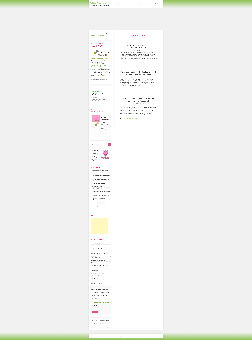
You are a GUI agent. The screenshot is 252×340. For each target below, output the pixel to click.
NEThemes (137, 336)
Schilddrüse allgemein (96, 250)
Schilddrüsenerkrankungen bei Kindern (99, 267)
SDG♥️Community (95, 81)
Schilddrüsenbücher (95, 262)
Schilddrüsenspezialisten (96, 283)
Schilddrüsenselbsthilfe (96, 280)
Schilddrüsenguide (98, 3)
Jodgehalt (128, 118)
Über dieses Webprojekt (145, 3)
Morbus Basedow (95, 245)
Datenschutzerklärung (102, 58)
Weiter (95, 311)
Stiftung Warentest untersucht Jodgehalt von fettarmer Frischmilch (138, 100)
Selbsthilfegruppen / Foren (99, 183)
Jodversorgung (135, 118)
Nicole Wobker (135, 50)
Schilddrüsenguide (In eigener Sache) (99, 273)
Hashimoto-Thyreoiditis (96, 243)
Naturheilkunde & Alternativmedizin (98, 248)
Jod (124, 118)
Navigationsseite (126, 3)
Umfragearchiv (94, 209)
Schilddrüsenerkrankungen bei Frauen (99, 265)
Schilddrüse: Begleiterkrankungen (98, 253)
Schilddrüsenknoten (95, 275)
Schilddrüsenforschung (96, 270)
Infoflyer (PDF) (101, 75)
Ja (93, 308)
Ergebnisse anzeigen (100, 206)
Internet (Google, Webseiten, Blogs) (101, 195)
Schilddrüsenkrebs (95, 278)
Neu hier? (135, 3)
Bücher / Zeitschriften (98, 188)
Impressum (93, 58)
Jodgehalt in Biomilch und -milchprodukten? (138, 46)
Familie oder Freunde (97, 186)
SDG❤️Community (157, 3)
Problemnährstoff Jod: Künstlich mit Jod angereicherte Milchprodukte (138, 73)
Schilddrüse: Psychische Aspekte (98, 260)
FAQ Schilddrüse (116, 3)
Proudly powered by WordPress (119, 336)
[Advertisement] (126, 18)
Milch (140, 118)
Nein (96, 308)
